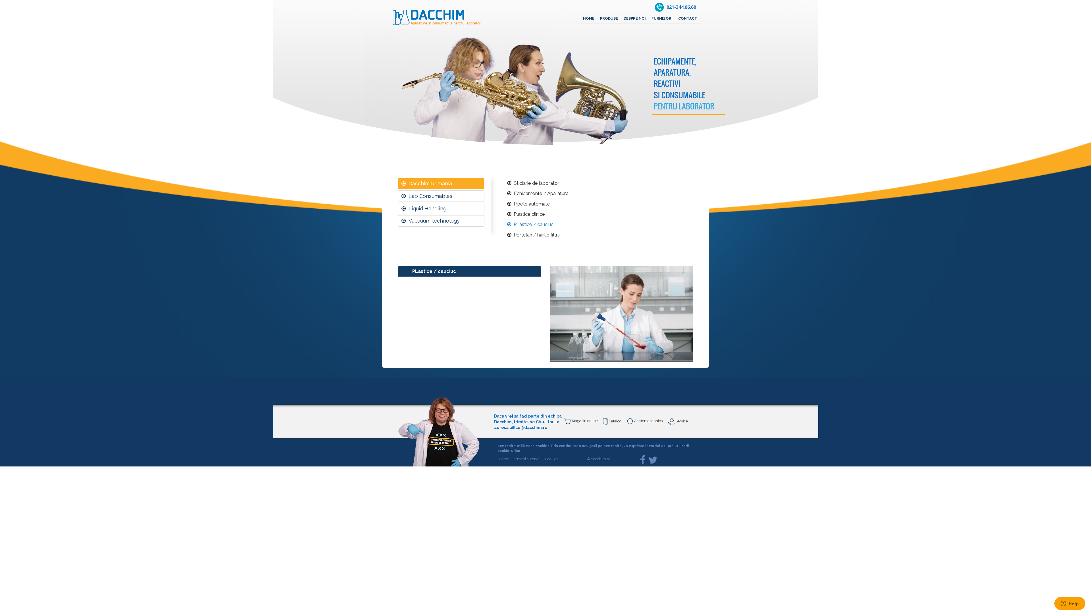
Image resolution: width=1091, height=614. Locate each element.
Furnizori (661, 18)
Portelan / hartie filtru (535, 235)
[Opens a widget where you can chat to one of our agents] (1069, 604)
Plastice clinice (528, 214)
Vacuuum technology (433, 221)
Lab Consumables (429, 196)
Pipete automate (530, 204)
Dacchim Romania (429, 183)
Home (588, 18)
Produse (609, 18)
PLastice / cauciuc (532, 224)
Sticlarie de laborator (535, 183)
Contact (687, 18)
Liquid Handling (426, 208)
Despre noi (635, 18)
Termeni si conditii (528, 459)
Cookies (551, 459)
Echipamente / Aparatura (540, 193)
